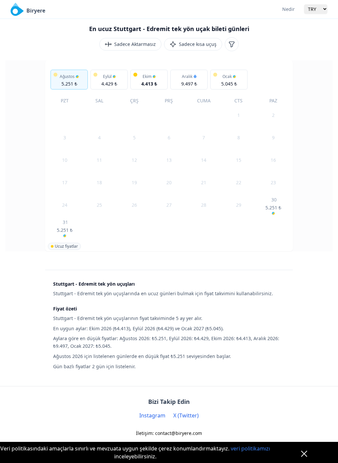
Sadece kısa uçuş (198, 44)
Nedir (288, 9)
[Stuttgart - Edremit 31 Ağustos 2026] (64, 228)
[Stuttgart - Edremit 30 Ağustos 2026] (273, 206)
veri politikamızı (250, 448)
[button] (69, 79)
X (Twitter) (186, 415)
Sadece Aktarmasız (135, 44)
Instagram (152, 415)
